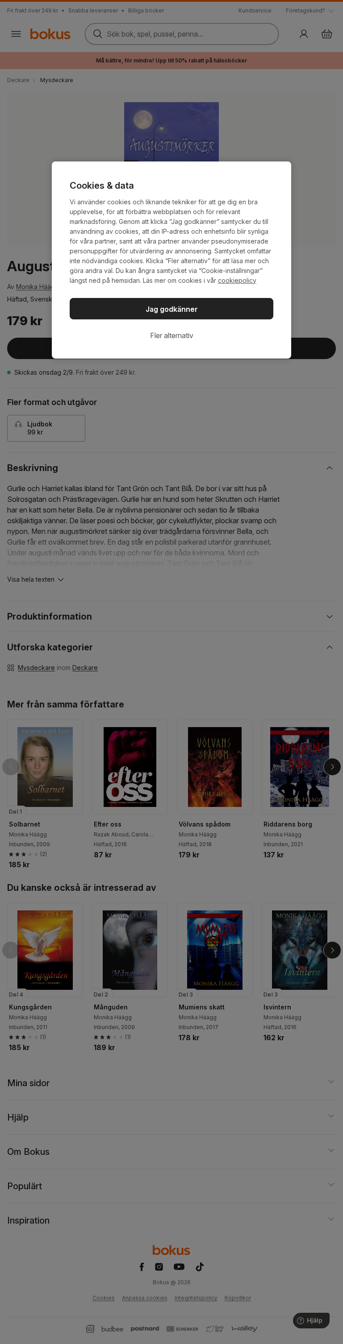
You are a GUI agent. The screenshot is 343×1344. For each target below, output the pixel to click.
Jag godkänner (172, 309)
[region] (171, 260)
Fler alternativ (171, 335)
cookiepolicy (237, 280)
